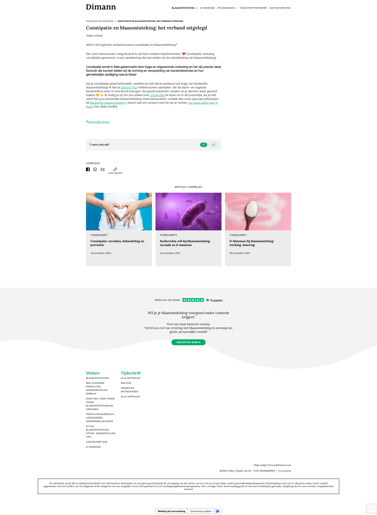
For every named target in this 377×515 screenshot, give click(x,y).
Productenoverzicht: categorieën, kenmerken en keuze (100, 417)
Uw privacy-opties (200, 511)
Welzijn (126, 383)
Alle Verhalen (130, 397)
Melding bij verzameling (171, 511)
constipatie (157, 95)
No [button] (214, 144)
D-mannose (207, 8)
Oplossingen (225, 8)
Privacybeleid (284, 471)
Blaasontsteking (183, 8)
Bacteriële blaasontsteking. (108, 102)
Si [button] (203, 144)
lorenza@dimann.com (279, 465)
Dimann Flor (129, 87)
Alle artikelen (130, 378)
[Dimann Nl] (110, 7)
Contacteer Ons (96, 442)
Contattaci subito (188, 342)
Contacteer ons (280, 8)
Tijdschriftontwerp (253, 8)
